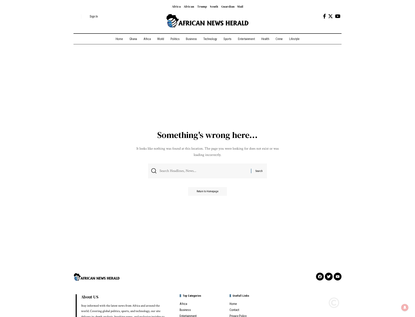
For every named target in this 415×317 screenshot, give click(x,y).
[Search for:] (203, 170)
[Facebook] (324, 16)
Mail (240, 6)
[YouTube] (338, 16)
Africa (176, 6)
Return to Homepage (207, 191)
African (189, 6)
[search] (77, 16)
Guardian (228, 6)
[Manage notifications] (404, 307)
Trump (202, 6)
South (214, 6)
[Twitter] (330, 16)
